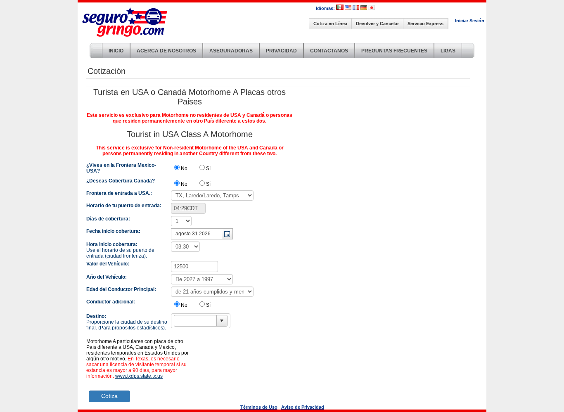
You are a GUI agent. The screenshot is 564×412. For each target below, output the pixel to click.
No (184, 168)
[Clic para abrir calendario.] (227, 234)
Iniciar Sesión (469, 20)
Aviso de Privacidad (302, 407)
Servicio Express (425, 23)
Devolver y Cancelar (377, 23)
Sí (208, 168)
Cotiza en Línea (330, 23)
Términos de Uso (258, 407)
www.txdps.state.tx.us (139, 376)
